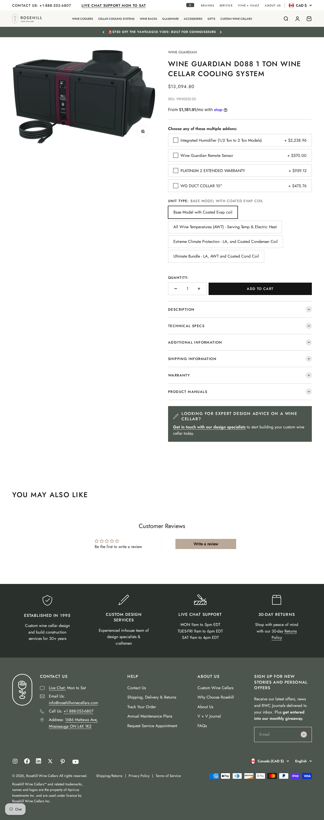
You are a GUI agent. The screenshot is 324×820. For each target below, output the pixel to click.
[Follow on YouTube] (75, 761)
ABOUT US (273, 5)
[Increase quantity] (199, 288)
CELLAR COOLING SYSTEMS (116, 19)
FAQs (202, 726)
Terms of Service (168, 775)
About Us (205, 707)
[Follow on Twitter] (50, 761)
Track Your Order (141, 707)
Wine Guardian (182, 52)
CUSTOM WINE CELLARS (236, 19)
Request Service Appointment (152, 726)
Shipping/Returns (109, 775)
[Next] (221, 31)
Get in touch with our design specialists (209, 427)
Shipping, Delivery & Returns (151, 697)
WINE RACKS (148, 19)
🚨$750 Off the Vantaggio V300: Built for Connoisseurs (162, 32)
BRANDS (207, 5)
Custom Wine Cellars (215, 688)
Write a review (206, 544)
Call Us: (71, 711)
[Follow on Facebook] (27, 763)
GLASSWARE (170, 19)
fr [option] (190, 5)
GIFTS (211, 19)
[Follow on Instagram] (15, 761)
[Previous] (103, 31)
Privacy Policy (139, 775)
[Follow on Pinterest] (62, 761)
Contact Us (136, 688)
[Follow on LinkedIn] (38, 762)
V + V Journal (209, 716)
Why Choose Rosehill (215, 697)
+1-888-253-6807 (55, 5)
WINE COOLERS (82, 19)
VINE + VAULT (248, 5)
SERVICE (226, 5)
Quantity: (178, 277)
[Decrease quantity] (175, 288)
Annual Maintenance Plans (149, 716)
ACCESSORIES (193, 19)
